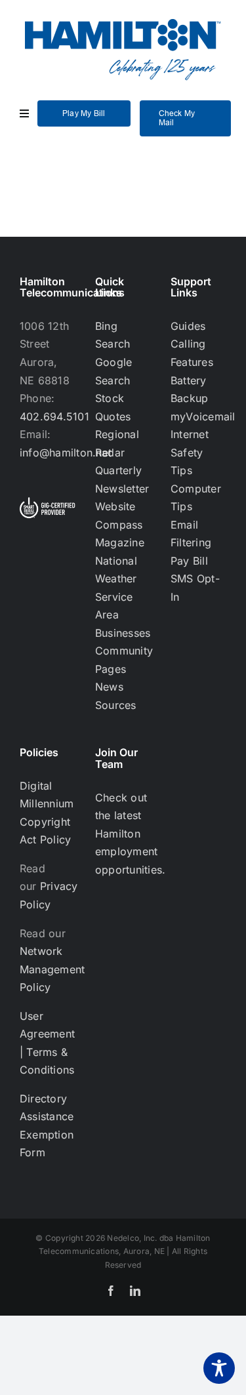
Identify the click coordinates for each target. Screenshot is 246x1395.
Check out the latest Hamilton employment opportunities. (130, 833)
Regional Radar (117, 443)
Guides (188, 326)
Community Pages (123, 660)
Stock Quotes (113, 407)
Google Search (113, 371)
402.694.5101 (54, 416)
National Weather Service (116, 578)
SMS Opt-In (195, 587)
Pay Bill (189, 560)
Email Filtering (191, 534)
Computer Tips (196, 498)
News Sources (115, 696)
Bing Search (112, 335)
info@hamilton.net (66, 452)
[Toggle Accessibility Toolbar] (219, 1368)
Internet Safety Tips (190, 452)
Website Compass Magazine (119, 524)
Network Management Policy (52, 969)
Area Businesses (122, 623)
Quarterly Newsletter (122, 479)
